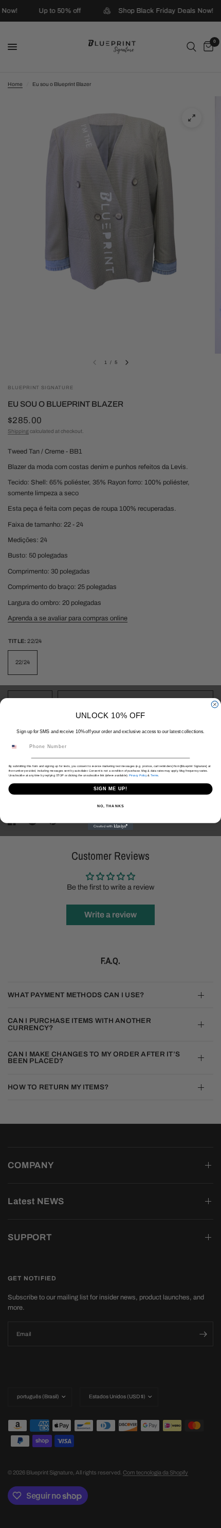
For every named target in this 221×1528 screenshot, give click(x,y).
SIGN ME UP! (111, 788)
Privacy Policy (138, 775)
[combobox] (17, 746)
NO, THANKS (110, 806)
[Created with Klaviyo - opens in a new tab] (110, 826)
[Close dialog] (214, 704)
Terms (154, 775)
